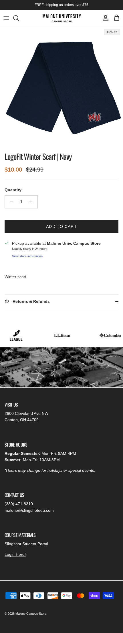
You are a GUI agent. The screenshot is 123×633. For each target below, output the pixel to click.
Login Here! (15, 554)
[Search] (19, 18)
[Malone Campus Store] (61, 18)
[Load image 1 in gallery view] (61, 87)
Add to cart (61, 226)
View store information (27, 256)
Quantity (13, 190)
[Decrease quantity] (10, 202)
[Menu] (6, 18)
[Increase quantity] (32, 202)
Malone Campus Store (30, 613)
